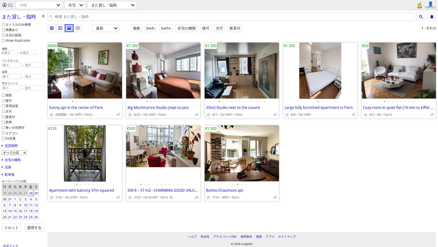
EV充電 (10, 138)
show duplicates (17, 40)
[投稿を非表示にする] (118, 114)
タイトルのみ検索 (18, 24)
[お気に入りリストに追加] (51, 114)
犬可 (8, 111)
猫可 (8, 100)
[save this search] (432, 17)
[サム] (60, 28)
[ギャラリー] (69, 28)
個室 (8, 95)
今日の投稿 (13, 35)
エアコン (11, 133)
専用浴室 (11, 106)
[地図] (77, 28)
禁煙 (8, 122)
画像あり (11, 29)
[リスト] (51, 28)
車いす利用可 (15, 127)
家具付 (10, 117)
